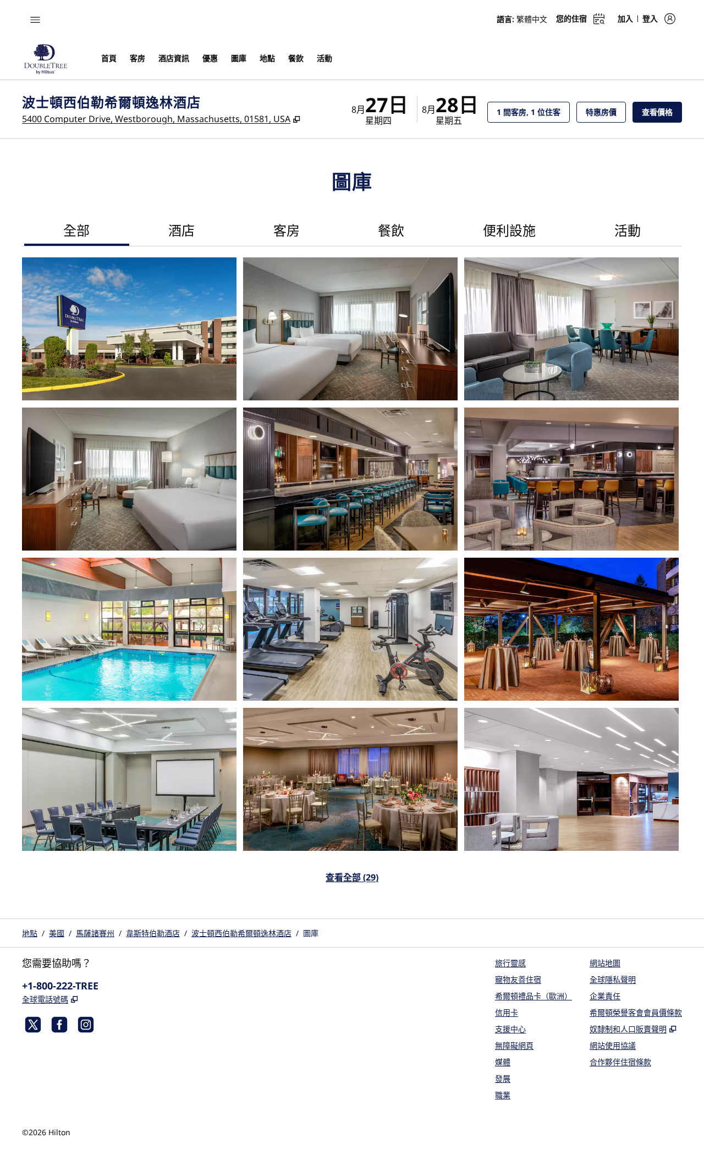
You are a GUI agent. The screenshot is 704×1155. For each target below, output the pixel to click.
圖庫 (310, 933)
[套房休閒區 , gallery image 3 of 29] (571, 328)
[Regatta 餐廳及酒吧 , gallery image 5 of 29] (350, 479)
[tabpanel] (352, 577)
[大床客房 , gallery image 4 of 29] (129, 479)
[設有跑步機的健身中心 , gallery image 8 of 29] (350, 629)
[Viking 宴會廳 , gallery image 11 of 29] (350, 779)
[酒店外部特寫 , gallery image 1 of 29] (129, 328)
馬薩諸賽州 (95, 933)
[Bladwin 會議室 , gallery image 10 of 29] (129, 779)
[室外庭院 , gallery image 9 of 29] (571, 629)
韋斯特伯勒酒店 (153, 933)
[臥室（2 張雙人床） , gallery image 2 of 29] (350, 328)
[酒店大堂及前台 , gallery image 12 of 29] (571, 779)
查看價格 (662, 111)
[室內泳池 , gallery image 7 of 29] (129, 629)
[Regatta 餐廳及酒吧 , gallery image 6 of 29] (571, 479)
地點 (29, 933)
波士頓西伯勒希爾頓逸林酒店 (241, 933)
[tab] (76, 231)
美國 (56, 933)
